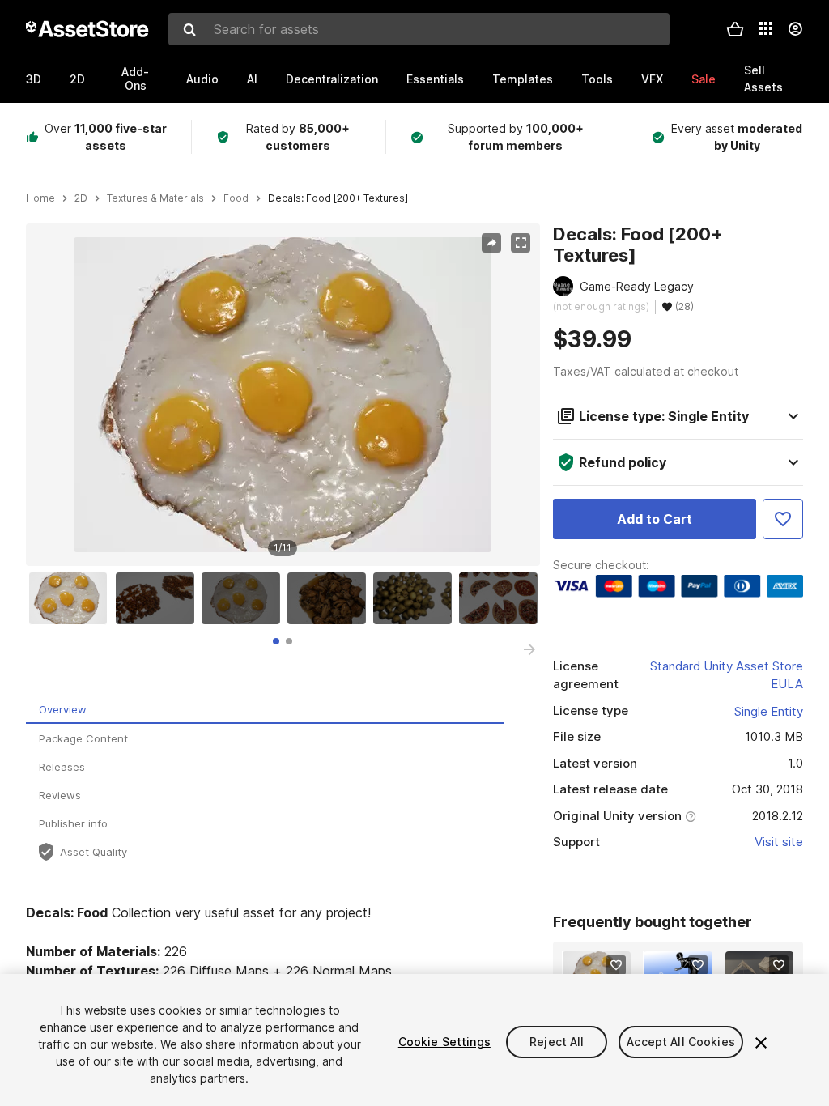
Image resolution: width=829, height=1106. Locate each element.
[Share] (491, 243)
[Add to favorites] (616, 965)
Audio (202, 79)
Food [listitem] (236, 198)
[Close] (761, 1043)
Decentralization (332, 79)
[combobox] (419, 29)
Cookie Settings (444, 1042)
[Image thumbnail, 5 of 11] (416, 598)
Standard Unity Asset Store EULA (726, 675)
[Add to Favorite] (783, 519)
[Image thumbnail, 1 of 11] (72, 598)
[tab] (276, 641)
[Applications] (766, 28)
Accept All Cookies (681, 1042)
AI (252, 79)
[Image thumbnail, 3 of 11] (244, 598)
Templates (522, 79)
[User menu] (795, 29)
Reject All (556, 1042)
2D (77, 79)
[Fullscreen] (520, 243)
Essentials (435, 79)
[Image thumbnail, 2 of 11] (159, 598)
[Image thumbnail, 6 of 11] (502, 598)
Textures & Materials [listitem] (155, 198)
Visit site (779, 841)
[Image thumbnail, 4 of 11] (330, 598)
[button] (735, 29)
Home (40, 198)
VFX (652, 79)
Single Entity (768, 711)
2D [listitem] (80, 198)
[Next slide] (529, 649)
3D (33, 79)
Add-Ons (135, 78)
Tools (597, 79)
